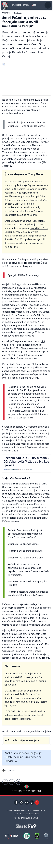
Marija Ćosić (10, 770)
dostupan (44, 490)
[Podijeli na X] (12, 782)
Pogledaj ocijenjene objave (23, 740)
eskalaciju (10, 235)
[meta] (46, 836)
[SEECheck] (12, 835)
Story (37, 814)
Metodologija (26, 810)
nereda (41, 155)
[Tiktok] (31, 802)
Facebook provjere (21, 814)
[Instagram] (21, 802)
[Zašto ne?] (26, 826)
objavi (30, 287)
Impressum (37, 810)
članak (15, 103)
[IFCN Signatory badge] (37, 836)
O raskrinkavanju (13, 810)
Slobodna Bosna (40, 364)
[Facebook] (16, 802)
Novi (28, 364)
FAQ (44, 810)
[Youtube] (26, 802)
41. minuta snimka (11, 511)
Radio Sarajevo (17, 364)
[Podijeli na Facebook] (5, 782)
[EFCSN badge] (26, 835)
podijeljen (7, 433)
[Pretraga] (36, 802)
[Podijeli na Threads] (18, 782)
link (18, 207)
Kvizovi (31, 814)
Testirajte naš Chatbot (26, 791)
